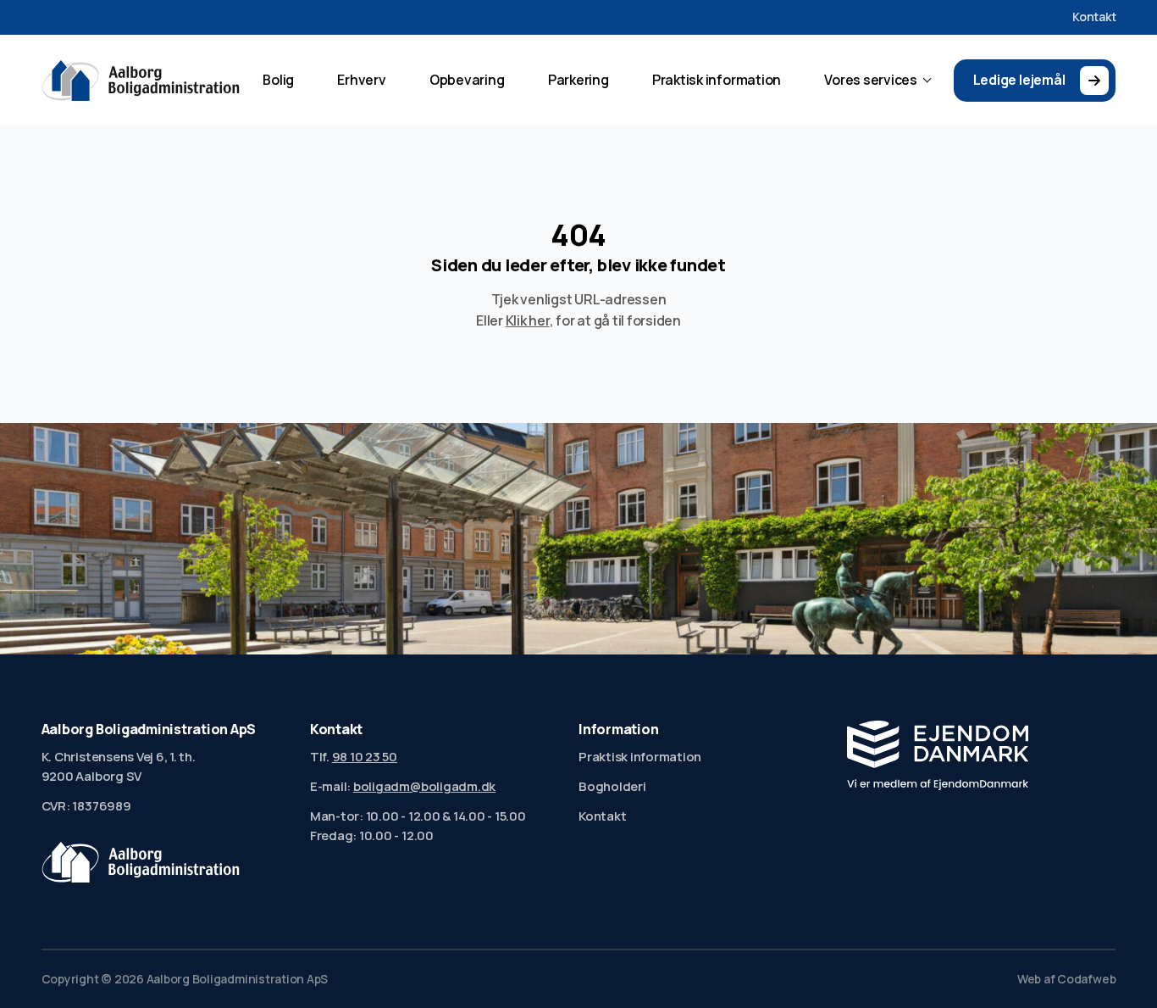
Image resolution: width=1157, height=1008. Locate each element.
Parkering (578, 79)
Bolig (278, 79)
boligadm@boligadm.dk (424, 785)
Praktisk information (716, 79)
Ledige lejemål (1019, 79)
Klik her (528, 320)
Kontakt (1093, 16)
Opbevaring (467, 79)
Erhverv (361, 79)
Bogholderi (612, 785)
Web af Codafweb (1066, 979)
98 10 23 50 (364, 756)
